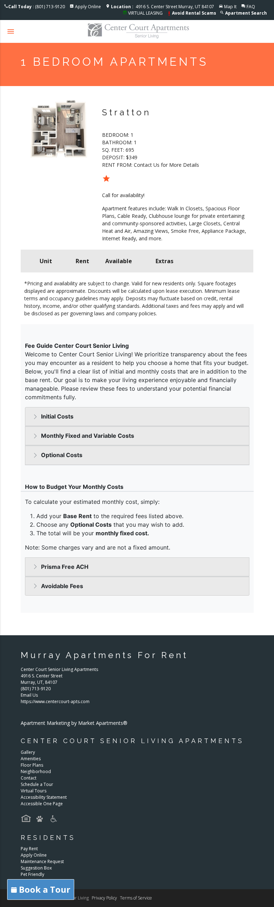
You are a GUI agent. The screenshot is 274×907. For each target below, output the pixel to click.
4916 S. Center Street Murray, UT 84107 (162, 7)
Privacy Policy (104, 898)
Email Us (29, 695)
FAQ (251, 7)
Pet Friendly (32, 874)
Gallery (28, 752)
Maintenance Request (42, 861)
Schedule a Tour (37, 784)
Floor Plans (32, 765)
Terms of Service (136, 898)
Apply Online (88, 7)
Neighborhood (36, 771)
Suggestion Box (36, 868)
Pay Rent (29, 849)
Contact (28, 778)
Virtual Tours (33, 791)
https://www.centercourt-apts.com (55, 701)
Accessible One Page (42, 804)
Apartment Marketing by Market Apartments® (74, 723)
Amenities (31, 759)
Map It (230, 7)
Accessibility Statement (44, 797)
